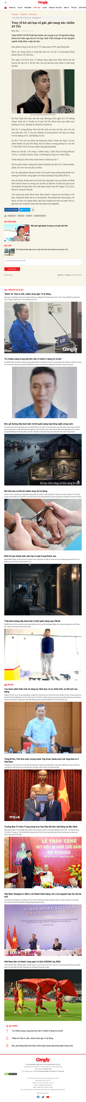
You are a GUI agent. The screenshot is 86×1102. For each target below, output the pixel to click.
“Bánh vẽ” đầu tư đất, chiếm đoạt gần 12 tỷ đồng (27, 294)
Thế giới (74, 7)
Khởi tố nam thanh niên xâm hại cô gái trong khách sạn (30, 556)
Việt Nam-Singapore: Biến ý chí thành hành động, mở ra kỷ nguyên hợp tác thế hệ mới (42, 895)
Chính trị (12, 7)
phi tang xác (11, 215)
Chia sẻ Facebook (12, 209)
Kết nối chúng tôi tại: (43, 1093)
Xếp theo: (61, 275)
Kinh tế (66, 7)
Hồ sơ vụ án (33, 14)
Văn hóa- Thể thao (55, 7)
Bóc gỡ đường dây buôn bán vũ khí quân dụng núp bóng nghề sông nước (38, 424)
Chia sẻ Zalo (25, 209)
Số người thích (77, 275)
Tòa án (20, 7)
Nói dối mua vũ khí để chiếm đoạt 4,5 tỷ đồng (25, 491)
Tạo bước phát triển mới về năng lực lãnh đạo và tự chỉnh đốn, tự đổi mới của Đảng (40, 690)
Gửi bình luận (12, 269)
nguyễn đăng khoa (40, 215)
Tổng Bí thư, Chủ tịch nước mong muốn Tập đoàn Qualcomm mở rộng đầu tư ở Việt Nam (41, 760)
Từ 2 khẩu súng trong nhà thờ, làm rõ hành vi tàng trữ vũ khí (32, 359)
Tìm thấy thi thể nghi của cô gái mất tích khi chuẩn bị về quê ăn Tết (42, 249)
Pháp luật (36, 7)
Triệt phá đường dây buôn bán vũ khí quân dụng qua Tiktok (32, 621)
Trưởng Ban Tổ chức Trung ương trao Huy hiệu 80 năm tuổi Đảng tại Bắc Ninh (40, 826)
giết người (21, 215)
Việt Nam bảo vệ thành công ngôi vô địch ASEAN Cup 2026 (32, 961)
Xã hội (45, 7)
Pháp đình (27, 7)
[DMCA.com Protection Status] (43, 1074)
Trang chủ (15, 14)
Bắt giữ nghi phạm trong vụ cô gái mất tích (49, 226)
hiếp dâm (29, 215)
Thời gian (68, 275)
